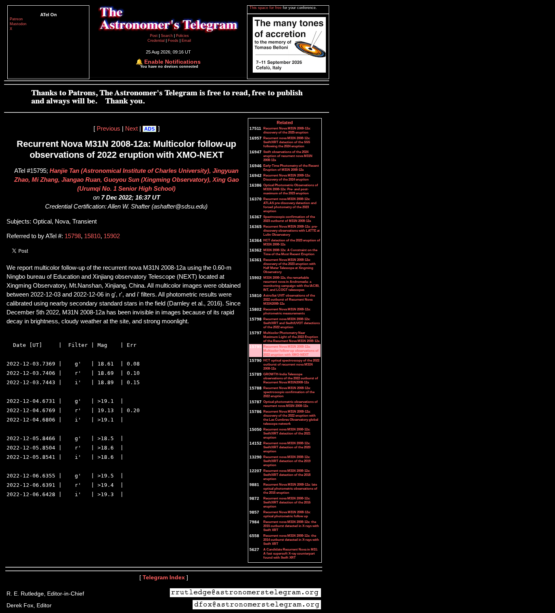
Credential (156, 41)
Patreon (16, 19)
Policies (182, 36)
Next (131, 128)
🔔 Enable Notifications (168, 61)
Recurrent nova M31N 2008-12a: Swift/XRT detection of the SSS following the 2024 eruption (286, 142)
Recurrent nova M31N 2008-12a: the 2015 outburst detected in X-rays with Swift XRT (291, 526)
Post (154, 36)
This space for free (266, 8)
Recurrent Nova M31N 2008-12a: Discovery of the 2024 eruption (287, 177)
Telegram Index (164, 577)
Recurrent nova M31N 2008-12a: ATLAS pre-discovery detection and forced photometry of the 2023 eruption (290, 205)
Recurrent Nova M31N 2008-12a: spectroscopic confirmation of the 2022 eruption (288, 392)
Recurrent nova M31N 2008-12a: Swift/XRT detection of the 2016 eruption (286, 502)
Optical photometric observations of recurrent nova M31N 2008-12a (290, 404)
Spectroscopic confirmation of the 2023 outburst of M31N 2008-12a (289, 219)
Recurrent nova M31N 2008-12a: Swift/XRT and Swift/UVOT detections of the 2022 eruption (291, 323)
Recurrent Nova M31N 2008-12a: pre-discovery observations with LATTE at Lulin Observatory (291, 230)
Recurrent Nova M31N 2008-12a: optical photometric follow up (287, 514)
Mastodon (18, 24)
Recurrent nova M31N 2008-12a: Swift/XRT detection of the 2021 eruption (286, 433)
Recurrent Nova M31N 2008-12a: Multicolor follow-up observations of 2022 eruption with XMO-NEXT (291, 350)
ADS (149, 129)
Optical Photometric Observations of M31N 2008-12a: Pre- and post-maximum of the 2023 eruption (290, 189)
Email (186, 41)
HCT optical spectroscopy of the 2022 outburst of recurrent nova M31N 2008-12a (291, 364)
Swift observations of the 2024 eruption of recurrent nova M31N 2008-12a (287, 156)
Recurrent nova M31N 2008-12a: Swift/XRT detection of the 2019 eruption (286, 461)
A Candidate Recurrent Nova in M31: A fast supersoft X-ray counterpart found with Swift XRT (290, 553)
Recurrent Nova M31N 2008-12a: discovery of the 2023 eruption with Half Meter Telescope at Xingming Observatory (289, 266)
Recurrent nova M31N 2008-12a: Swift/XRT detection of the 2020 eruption (286, 447)
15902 (112, 236)
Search (167, 36)
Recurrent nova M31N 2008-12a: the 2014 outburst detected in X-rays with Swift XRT (291, 539)
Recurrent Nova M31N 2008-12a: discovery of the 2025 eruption (287, 130)
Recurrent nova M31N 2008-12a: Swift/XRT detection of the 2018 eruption (286, 475)
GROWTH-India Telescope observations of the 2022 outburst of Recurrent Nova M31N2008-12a (290, 378)
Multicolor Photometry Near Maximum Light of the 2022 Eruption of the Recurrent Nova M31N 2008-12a (291, 337)
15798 (73, 236)
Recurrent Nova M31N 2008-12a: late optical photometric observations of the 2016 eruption (290, 488)
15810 (92, 236)
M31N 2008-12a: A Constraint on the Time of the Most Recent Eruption (290, 252)
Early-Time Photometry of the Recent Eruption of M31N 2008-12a (291, 167)
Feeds (173, 41)
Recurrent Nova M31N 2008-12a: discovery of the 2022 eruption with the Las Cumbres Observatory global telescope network (290, 417)
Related (285, 122)
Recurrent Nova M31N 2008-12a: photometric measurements (287, 311)
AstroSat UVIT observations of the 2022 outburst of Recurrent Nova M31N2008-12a (289, 299)
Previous (108, 128)
